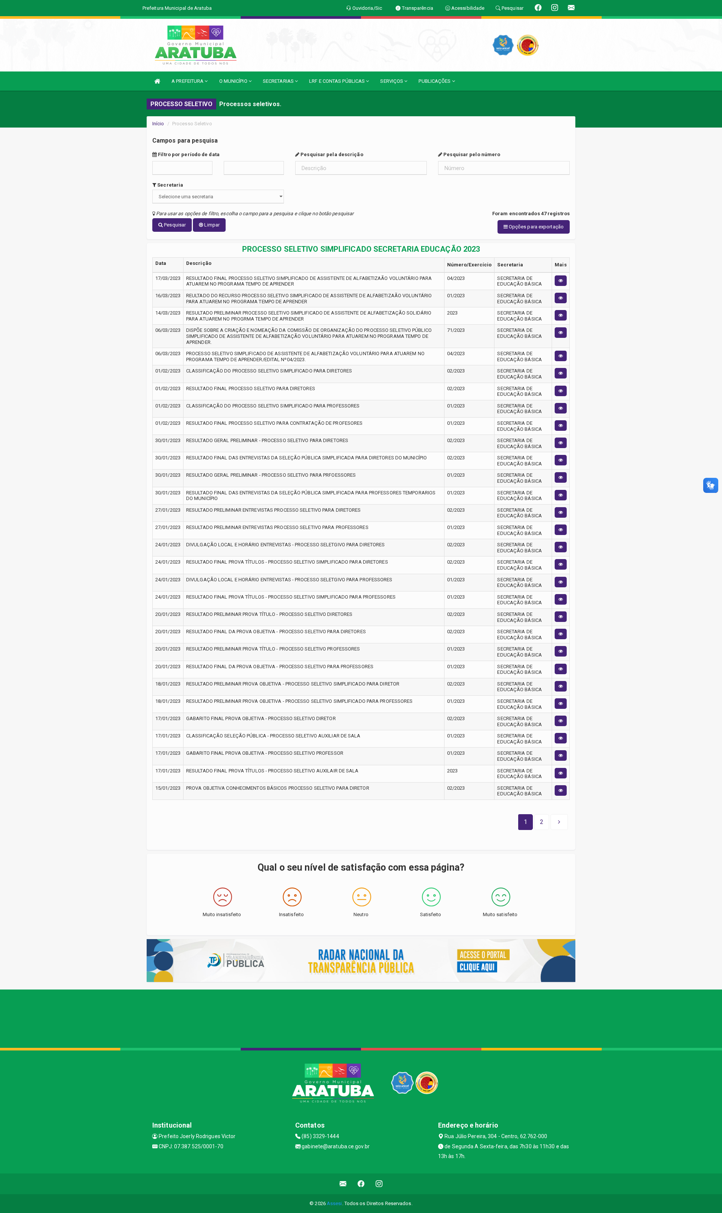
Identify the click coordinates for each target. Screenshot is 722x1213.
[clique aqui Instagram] (379, 1183)
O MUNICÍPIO (234, 81)
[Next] (559, 822)
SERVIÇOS (392, 81)
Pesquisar (174, 225)
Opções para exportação (536, 227)
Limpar (211, 225)
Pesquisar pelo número (471, 154)
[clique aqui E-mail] (343, 1183)
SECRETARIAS (279, 81)
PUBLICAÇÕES (435, 81)
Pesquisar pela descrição (331, 154)
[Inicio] (157, 81)
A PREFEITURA (188, 81)
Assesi (334, 1203)
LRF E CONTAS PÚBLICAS (337, 81)
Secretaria (169, 185)
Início (158, 123)
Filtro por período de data (188, 154)
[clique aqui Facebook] (361, 1183)
